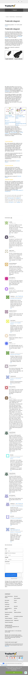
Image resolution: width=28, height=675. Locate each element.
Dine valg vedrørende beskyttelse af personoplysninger (13, 663)
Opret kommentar (14, 578)
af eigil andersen (16, 298)
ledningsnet (7, 91)
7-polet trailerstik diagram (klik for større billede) (9, 117)
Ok (14, 672)
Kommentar (7, 561)
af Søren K (15, 354)
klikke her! (7, 646)
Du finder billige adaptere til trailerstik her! (14, 191)
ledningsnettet (11, 198)
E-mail (10, 553)
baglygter (19, 202)
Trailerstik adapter (9, 179)
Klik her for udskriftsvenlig (18, 122)
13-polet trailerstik (9, 165)
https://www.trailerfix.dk (15, 529)
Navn (6, 548)
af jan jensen (15, 532)
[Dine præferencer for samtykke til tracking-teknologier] (25, 672)
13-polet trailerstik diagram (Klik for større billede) (20, 117)
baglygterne (18, 198)
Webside (6, 557)
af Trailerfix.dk (15, 518)
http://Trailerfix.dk (19, 296)
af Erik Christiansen (16, 505)
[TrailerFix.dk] (14, 6)
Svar (10, 233)
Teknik (6, 26)
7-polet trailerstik (13, 132)
